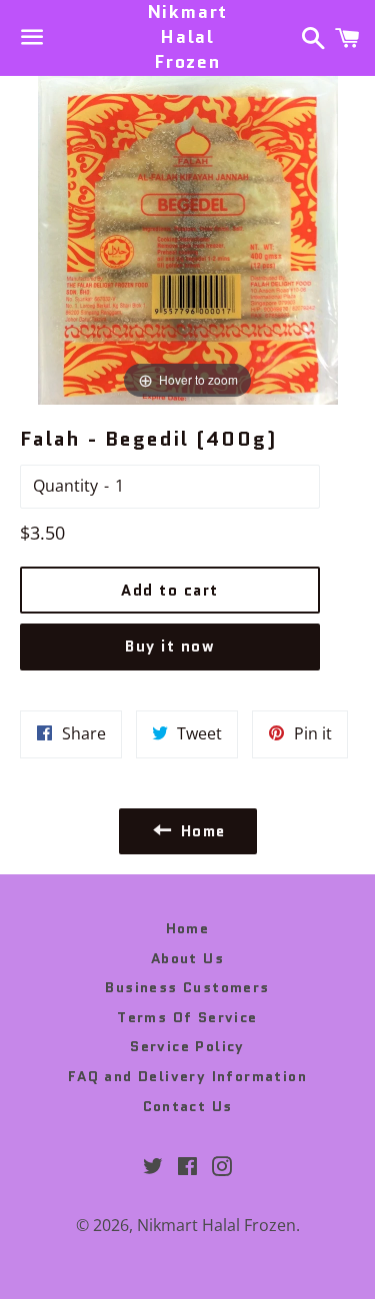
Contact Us (188, 1106)
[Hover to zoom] (188, 238)
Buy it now (170, 646)
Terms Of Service (187, 1017)
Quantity (65, 486)
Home (188, 928)
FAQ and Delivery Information (187, 1076)
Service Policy (187, 1046)
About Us (187, 958)
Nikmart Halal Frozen (188, 37)
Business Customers (187, 987)
